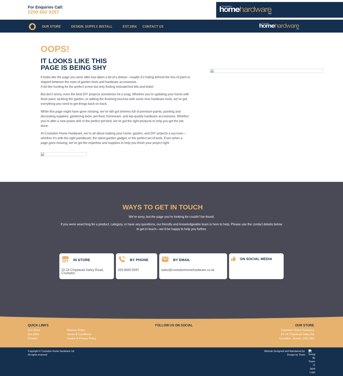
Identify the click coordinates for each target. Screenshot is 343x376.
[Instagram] (246, 271)
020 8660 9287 (128, 270)
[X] (267, 271)
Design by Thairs (296, 354)
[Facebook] (236, 271)
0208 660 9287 (43, 12)
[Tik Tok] (257, 271)
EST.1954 (130, 26)
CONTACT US (153, 26)
